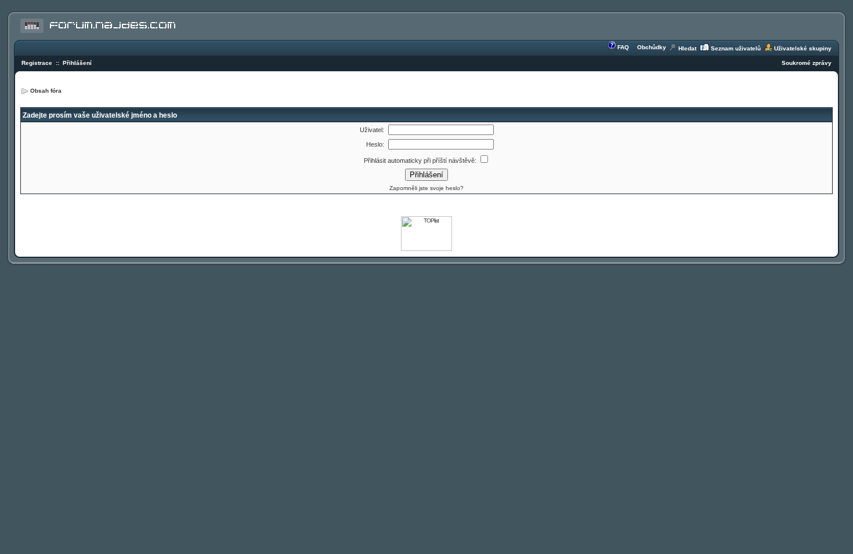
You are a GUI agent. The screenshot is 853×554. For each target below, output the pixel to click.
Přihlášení (77, 63)
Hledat (687, 48)
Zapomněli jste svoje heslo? (426, 188)
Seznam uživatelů (736, 48)
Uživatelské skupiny (803, 48)
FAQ (623, 47)
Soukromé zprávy (807, 63)
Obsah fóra (46, 91)
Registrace (36, 63)
